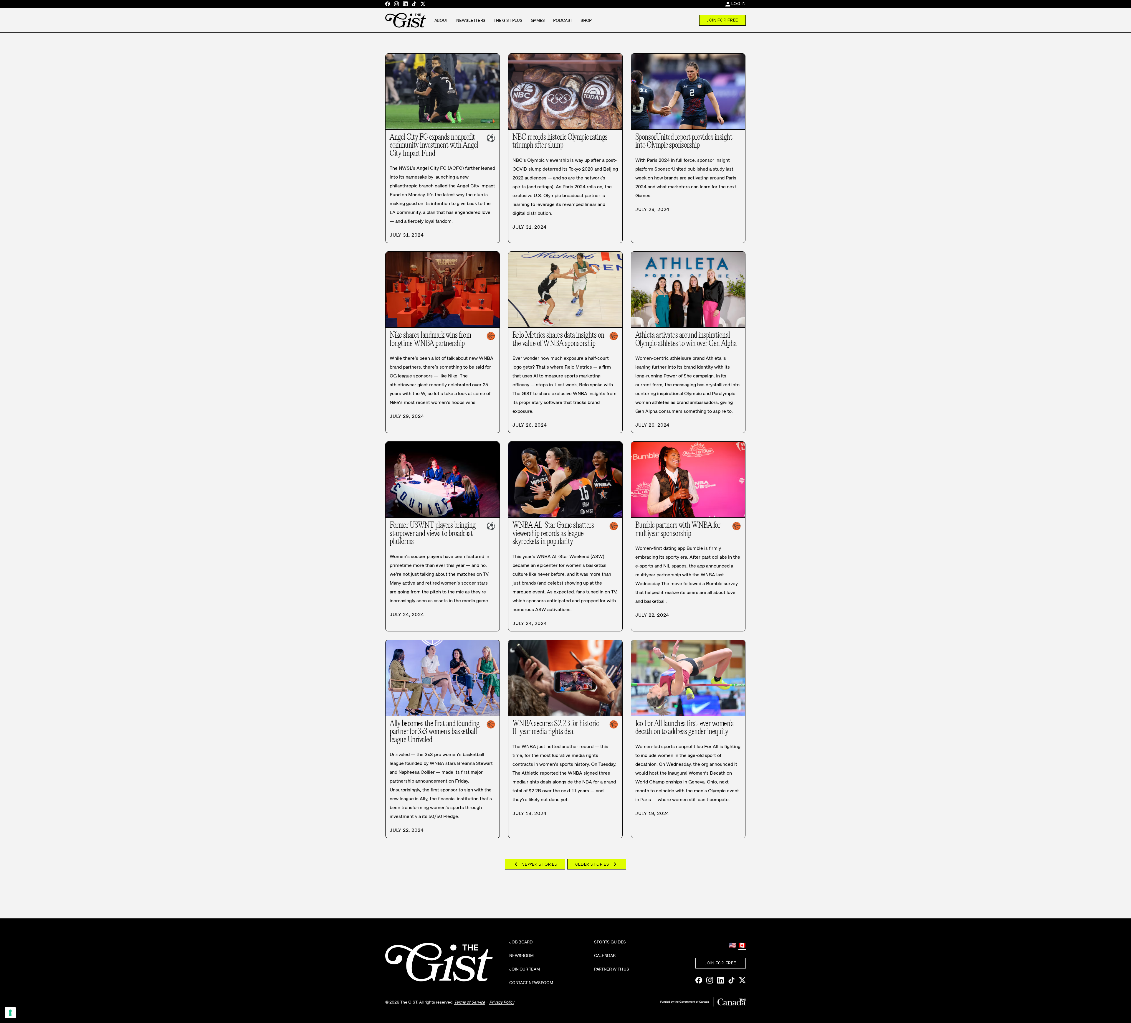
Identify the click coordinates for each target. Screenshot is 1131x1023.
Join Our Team (524, 969)
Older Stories (597, 864)
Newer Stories (534, 864)
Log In (738, 3)
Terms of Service (469, 1002)
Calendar (605, 955)
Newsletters (470, 20)
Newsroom (521, 955)
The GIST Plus (508, 20)
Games (538, 20)
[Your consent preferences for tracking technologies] (10, 1012)
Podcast (562, 20)
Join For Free (722, 20)
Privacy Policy (501, 1002)
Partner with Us (611, 969)
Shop (586, 20)
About (441, 20)
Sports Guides (610, 942)
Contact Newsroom (531, 982)
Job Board (521, 942)
